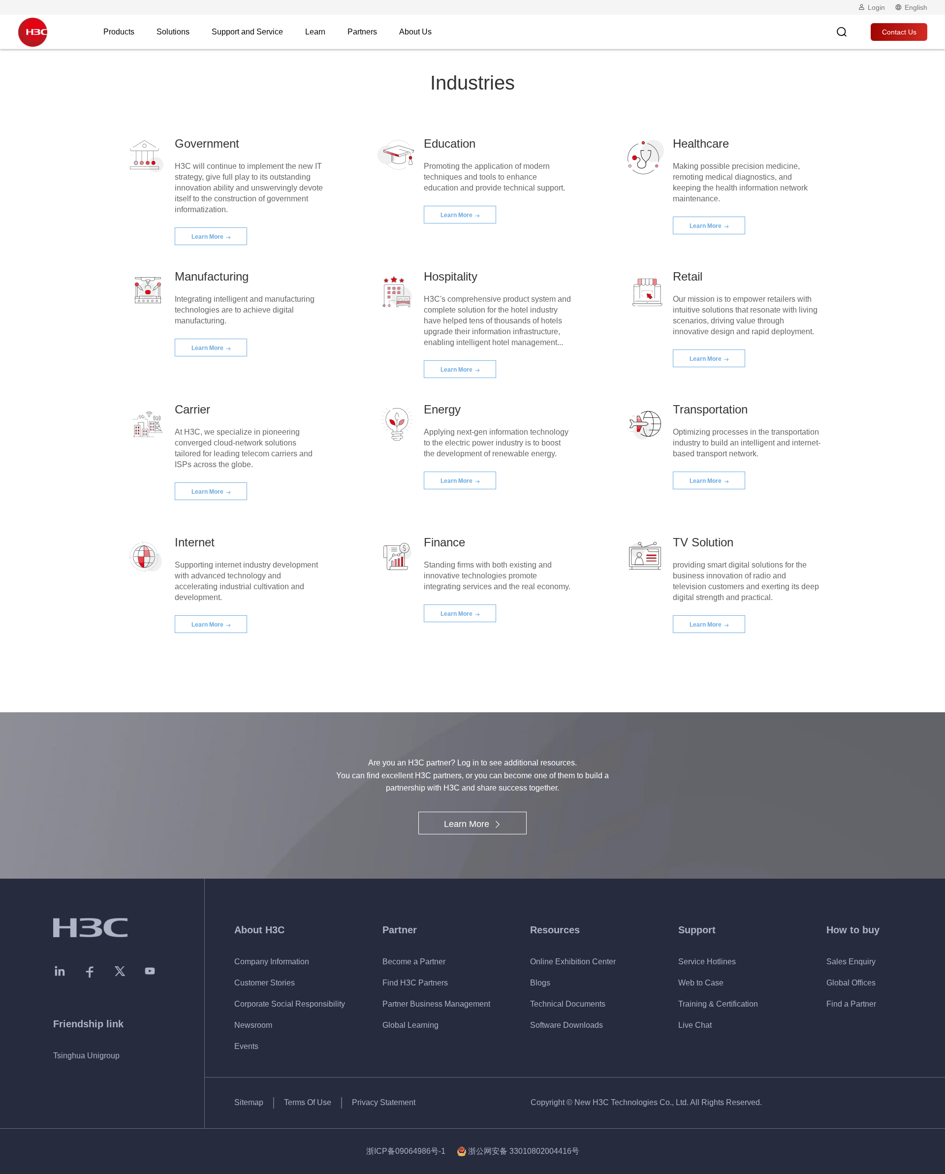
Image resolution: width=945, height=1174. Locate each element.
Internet (195, 542)
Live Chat (695, 1025)
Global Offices (851, 983)
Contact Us (899, 32)
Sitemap (248, 1102)
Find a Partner (851, 1004)
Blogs (540, 983)
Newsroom (253, 1025)
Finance (444, 542)
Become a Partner (413, 961)
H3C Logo (32, 32)
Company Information (271, 961)
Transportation (710, 409)
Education (449, 143)
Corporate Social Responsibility (289, 1004)
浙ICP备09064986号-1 (405, 1151)
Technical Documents (567, 1004)
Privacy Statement (383, 1102)
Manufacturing (212, 276)
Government (207, 143)
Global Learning (410, 1025)
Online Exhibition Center (573, 961)
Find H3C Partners (415, 983)
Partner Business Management (436, 1004)
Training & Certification (718, 1004)
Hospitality (450, 276)
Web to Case (701, 983)
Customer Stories (264, 983)
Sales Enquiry (851, 961)
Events (246, 1046)
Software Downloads (566, 1025)
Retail (687, 276)
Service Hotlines (707, 961)
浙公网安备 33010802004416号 (523, 1151)
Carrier (192, 409)
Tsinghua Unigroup (86, 1055)
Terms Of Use (307, 1102)
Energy (442, 409)
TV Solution (703, 542)
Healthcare (701, 143)
